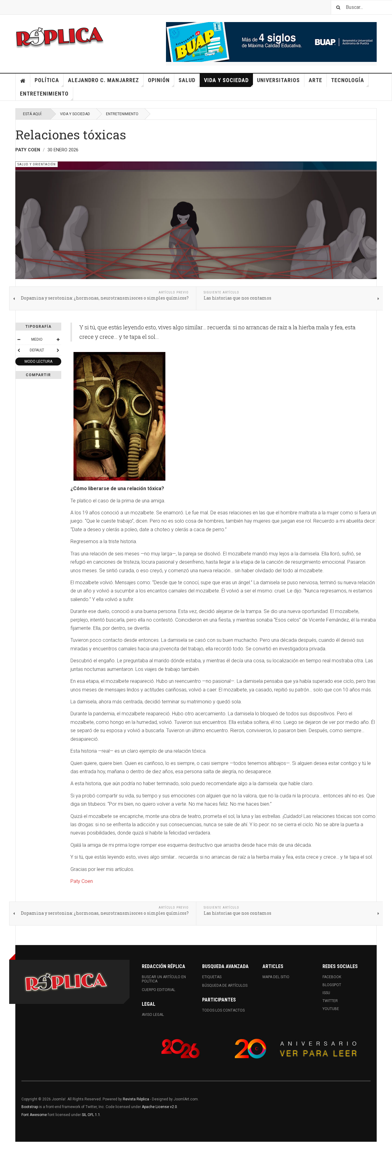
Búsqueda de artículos (224, 985)
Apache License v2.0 (159, 1107)
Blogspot (331, 985)
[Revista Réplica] (59, 36)
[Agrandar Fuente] (58, 339)
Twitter (330, 1001)
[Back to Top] (6, 1148)
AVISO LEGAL (153, 1014)
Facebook (331, 977)
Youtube (330, 1009)
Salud (187, 80)
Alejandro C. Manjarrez (103, 80)
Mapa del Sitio (275, 977)
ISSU (326, 993)
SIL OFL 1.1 (91, 1115)
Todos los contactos (223, 1010)
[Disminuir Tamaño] (18, 339)
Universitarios (278, 80)
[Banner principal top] (271, 42)
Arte (315, 80)
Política (47, 80)
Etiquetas (211, 977)
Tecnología (347, 80)
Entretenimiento (44, 93)
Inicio (23, 80)
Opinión (159, 80)
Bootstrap (29, 1107)
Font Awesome (34, 1115)
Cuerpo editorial (158, 990)
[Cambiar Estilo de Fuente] (18, 350)
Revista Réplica (136, 1099)
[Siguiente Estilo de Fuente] (58, 350)
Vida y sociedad (226, 80)
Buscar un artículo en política (164, 979)
